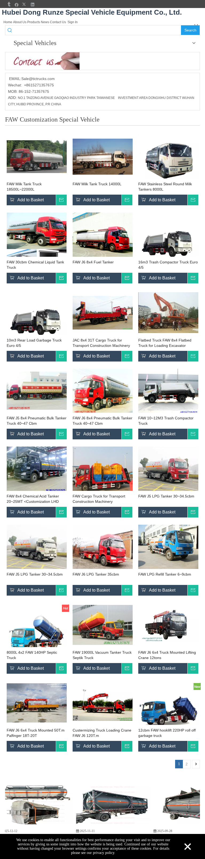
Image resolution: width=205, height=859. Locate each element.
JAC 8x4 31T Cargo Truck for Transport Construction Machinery (101, 343)
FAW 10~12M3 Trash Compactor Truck (166, 421)
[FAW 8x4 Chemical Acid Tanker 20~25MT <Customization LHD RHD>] (37, 469)
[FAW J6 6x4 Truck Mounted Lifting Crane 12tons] (168, 625)
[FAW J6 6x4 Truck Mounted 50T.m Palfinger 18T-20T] (37, 703)
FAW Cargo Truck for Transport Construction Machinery (99, 499)
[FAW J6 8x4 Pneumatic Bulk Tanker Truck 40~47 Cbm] (103, 391)
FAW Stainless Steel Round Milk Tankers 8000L (165, 186)
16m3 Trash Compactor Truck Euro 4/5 (168, 265)
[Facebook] (16, 4)
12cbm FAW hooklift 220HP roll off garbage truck (167, 733)
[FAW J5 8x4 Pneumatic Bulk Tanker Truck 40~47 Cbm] (37, 390)
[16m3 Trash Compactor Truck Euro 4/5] (168, 242)
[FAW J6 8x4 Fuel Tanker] (103, 235)
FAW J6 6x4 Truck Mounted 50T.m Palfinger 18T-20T (36, 733)
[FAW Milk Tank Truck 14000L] (103, 156)
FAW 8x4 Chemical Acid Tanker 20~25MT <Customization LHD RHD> (33, 499)
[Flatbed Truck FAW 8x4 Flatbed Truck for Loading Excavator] (168, 312)
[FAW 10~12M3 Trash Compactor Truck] (168, 391)
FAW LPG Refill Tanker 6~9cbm (164, 574)
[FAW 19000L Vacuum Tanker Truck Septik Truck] (103, 625)
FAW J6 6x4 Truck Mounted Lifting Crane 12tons (167, 655)
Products (33, 22)
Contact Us (58, 22)
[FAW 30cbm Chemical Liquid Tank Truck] (37, 242)
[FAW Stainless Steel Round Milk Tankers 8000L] (168, 157)
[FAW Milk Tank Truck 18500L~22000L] (37, 156)
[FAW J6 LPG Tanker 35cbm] (103, 549)
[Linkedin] (32, 4)
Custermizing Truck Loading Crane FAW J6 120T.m (102, 733)
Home (7, 22)
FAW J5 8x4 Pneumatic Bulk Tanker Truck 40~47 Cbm (36, 421)
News (45, 22)
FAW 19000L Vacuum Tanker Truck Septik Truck (102, 655)
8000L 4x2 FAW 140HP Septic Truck (32, 655)
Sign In (73, 22)
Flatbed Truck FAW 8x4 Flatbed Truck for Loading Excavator (164, 343)
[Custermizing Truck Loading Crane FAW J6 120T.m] (103, 703)
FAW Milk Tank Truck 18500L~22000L (24, 186)
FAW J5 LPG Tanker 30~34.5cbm (166, 496)
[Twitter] (24, 4)
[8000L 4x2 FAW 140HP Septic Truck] (37, 633)
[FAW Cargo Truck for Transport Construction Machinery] (103, 473)
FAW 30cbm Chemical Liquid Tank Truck (35, 265)
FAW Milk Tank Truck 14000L (97, 184)
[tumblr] (8, 4)
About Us (19, 22)
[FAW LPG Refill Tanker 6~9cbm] (168, 547)
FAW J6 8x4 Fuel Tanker (93, 262)
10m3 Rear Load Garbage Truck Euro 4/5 (34, 343)
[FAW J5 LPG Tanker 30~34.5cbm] (168, 469)
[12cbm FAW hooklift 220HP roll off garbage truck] (168, 710)
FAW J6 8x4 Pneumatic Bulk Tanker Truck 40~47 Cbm (102, 421)
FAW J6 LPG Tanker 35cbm (96, 574)
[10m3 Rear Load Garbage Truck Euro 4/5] (37, 320)
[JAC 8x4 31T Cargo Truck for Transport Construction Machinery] (103, 312)
